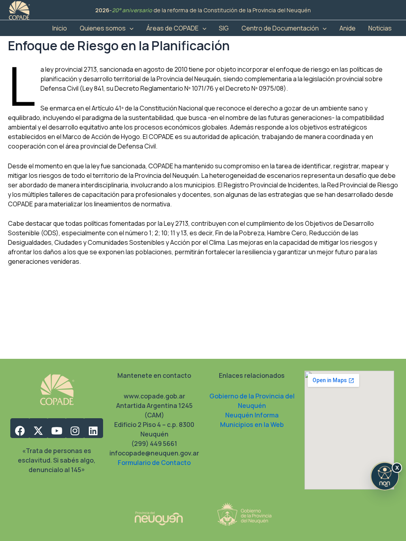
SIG (224, 28)
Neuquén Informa (252, 415)
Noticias (380, 28)
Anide (347, 28)
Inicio (59, 28)
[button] (130, 28)
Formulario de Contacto (154, 462)
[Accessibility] (384, 476)
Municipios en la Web (252, 424)
